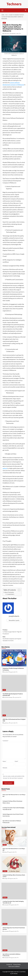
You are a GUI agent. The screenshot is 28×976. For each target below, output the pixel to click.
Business (5, 897)
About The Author (9, 592)
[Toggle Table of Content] (18, 590)
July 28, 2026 (16, 697)
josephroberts (6, 33)
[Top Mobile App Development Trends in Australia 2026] (14, 683)
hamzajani (6, 878)
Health (4, 844)
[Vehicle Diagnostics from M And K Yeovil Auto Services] (14, 917)
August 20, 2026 (11, 852)
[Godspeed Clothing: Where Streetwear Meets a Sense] (14, 864)
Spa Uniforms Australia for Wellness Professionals (12, 821)
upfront (5, 468)
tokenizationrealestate (8, 697)
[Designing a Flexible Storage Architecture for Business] (14, 658)
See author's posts (14, 620)
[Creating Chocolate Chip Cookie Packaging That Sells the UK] (14, 891)
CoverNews (22, 971)
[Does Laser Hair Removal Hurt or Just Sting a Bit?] (14, 838)
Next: (12, 638)
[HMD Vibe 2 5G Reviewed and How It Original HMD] (14, 708)
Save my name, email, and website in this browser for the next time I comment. (13, 777)
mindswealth (6, 905)
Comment (6, 740)
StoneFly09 (6, 672)
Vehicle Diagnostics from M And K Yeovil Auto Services (13, 815)
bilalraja (5, 852)
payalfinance (6, 723)
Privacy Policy (17, 964)
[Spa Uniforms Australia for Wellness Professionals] (14, 943)
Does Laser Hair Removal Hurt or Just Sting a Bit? (14, 795)
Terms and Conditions (14, 966)
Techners (14, 4)
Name (4, 761)
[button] (2, 10)
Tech (4, 22)
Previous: (12, 632)
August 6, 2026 (12, 672)
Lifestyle (5, 871)
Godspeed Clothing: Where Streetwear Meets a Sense (12, 802)
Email (16, 761)
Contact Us (9, 964)
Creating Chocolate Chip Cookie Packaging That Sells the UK (13, 808)
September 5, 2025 (15, 33)
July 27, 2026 (12, 723)
